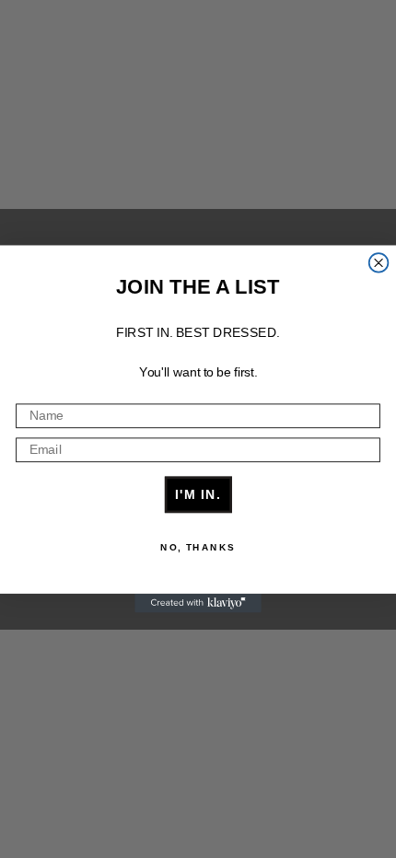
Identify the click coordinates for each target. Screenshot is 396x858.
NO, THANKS (198, 547)
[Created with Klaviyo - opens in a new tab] (198, 603)
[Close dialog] (379, 262)
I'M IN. (198, 494)
